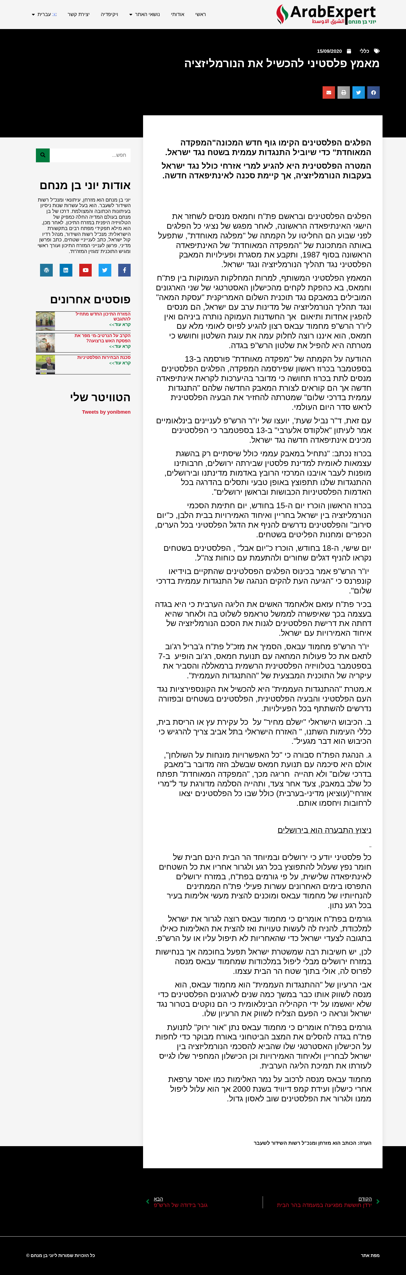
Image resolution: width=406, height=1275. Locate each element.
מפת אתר (370, 1255)
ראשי (200, 14)
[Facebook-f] (124, 270)
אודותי (177, 14)
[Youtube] (85, 270)
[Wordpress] (46, 270)
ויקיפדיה (109, 14)
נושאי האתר (147, 14)
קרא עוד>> (120, 324)
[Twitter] (105, 270)
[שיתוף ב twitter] (358, 92)
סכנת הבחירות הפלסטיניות (104, 357)
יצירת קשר (79, 14)
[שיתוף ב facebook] (373, 92)
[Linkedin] (66, 270)
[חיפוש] (43, 155)
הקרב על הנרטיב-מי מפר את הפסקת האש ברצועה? (103, 338)
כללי (364, 51)
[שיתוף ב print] (344, 92)
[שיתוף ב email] (329, 92)
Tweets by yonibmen (106, 412)
